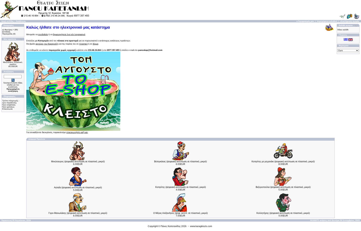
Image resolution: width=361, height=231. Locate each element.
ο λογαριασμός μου (305, 21)
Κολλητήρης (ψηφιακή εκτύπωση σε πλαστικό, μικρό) (283, 213)
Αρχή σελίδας (7, 21)
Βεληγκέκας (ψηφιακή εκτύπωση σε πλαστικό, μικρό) (180, 161)
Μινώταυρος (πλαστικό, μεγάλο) (13, 63)
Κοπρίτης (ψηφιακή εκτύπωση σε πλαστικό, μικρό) (180, 187)
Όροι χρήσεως (8, 107)
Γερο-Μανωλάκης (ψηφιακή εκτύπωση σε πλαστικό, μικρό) (78, 213)
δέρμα (95, 44)
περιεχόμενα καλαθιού (327, 21)
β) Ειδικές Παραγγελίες (7, 33)
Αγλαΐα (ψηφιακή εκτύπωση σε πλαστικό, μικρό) (78, 187)
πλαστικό (83, 44)
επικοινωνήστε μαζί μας (77, 132)
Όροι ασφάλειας (9, 105)
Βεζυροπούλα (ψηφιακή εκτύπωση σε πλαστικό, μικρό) (283, 187)
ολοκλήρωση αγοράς (349, 21)
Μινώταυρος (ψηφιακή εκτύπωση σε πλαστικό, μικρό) (78, 161)
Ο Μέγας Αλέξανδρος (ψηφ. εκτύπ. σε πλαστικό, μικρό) (180, 213)
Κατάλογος (21, 21)
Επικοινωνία (7, 109)
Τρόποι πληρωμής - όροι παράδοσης (10, 102)
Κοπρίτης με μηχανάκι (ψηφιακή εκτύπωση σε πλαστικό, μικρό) (283, 161)
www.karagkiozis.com (201, 226)
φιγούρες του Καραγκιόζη (47, 44)
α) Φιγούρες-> (8, 30)
